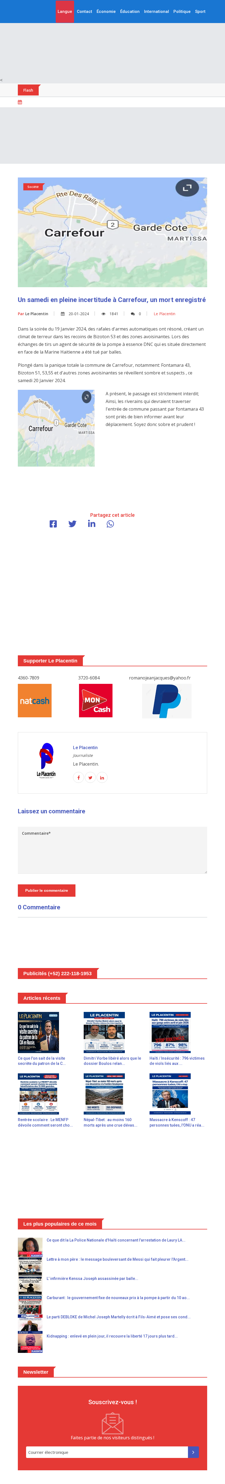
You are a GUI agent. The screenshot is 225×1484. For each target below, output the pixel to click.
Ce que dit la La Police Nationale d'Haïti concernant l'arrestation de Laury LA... (116, 1240)
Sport (200, 11)
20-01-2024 (79, 313)
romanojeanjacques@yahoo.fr (160, 678)
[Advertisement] (112, 38)
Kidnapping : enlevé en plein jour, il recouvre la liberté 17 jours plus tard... (112, 1336)
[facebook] (78, 777)
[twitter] (90, 777)
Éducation (130, 11)
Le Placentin (33, 313)
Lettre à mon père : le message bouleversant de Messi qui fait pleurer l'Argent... (118, 1259)
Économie (106, 11)
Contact (84, 11)
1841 (113, 313)
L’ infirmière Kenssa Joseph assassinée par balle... (92, 1278)
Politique (182, 11)
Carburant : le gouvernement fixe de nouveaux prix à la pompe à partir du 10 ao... (118, 1298)
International (156, 11)
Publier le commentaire (46, 890)
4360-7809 (28, 678)
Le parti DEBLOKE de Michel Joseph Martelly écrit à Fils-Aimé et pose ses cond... (119, 1317)
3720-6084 (89, 678)
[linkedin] (102, 777)
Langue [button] (65, 11)
